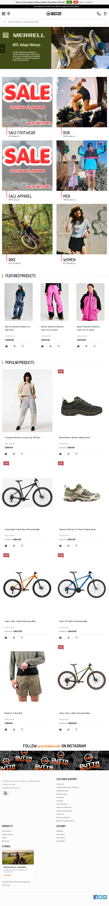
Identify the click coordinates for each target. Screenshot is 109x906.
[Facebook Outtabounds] (95, 897)
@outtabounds (49, 745)
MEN (66, 196)
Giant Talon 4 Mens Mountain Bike (20, 621)
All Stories (6, 885)
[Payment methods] (5, 793)
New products (7, 834)
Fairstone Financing (64, 811)
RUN (66, 132)
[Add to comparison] (15, 346)
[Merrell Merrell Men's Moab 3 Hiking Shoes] (81, 444)
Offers (4, 837)
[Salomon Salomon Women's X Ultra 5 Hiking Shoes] (81, 536)
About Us (60, 784)
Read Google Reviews (65, 820)
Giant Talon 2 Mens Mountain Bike (74, 713)
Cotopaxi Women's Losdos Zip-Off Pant (22, 437)
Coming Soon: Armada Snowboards (16, 881)
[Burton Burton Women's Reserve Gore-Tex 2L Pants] (54, 302)
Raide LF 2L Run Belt (13, 713)
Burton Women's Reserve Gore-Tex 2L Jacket (88, 328)
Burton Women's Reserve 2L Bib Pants (17, 328)
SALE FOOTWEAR (22, 132)
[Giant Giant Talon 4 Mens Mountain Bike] (27, 628)
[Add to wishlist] (22, 346)
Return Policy (61, 794)
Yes (69, 2)
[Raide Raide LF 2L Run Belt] (27, 676)
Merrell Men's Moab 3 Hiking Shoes (74, 437)
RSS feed (5, 841)
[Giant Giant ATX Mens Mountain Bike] (81, 628)
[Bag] (105, 14)
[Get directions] (9, 14)
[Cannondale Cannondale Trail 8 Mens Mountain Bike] (27, 536)
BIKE (12, 259)
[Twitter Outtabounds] (100, 897)
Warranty (60, 797)
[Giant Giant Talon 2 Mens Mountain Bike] (81, 719)
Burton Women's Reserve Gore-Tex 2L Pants (52, 328)
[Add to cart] (6, 346)
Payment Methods (63, 807)
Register (59, 831)
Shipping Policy (62, 790)
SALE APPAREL (20, 196)
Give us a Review (63, 817)
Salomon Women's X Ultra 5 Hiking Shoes (77, 529)
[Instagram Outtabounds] (105, 897)
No (76, 2)
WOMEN (69, 259)
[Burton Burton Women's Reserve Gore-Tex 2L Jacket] (90, 302)
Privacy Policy (62, 804)
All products (7, 831)
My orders (60, 834)
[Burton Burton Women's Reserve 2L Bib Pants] (19, 302)
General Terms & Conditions (67, 787)
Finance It (60, 814)
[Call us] (99, 14)
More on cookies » (86, 2)
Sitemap (59, 800)
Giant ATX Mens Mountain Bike (73, 621)
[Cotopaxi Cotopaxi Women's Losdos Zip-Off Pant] (27, 400)
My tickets (60, 837)
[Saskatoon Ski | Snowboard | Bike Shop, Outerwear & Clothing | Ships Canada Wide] (53, 13)
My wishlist (60, 841)
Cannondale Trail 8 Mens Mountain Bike (22, 529)
